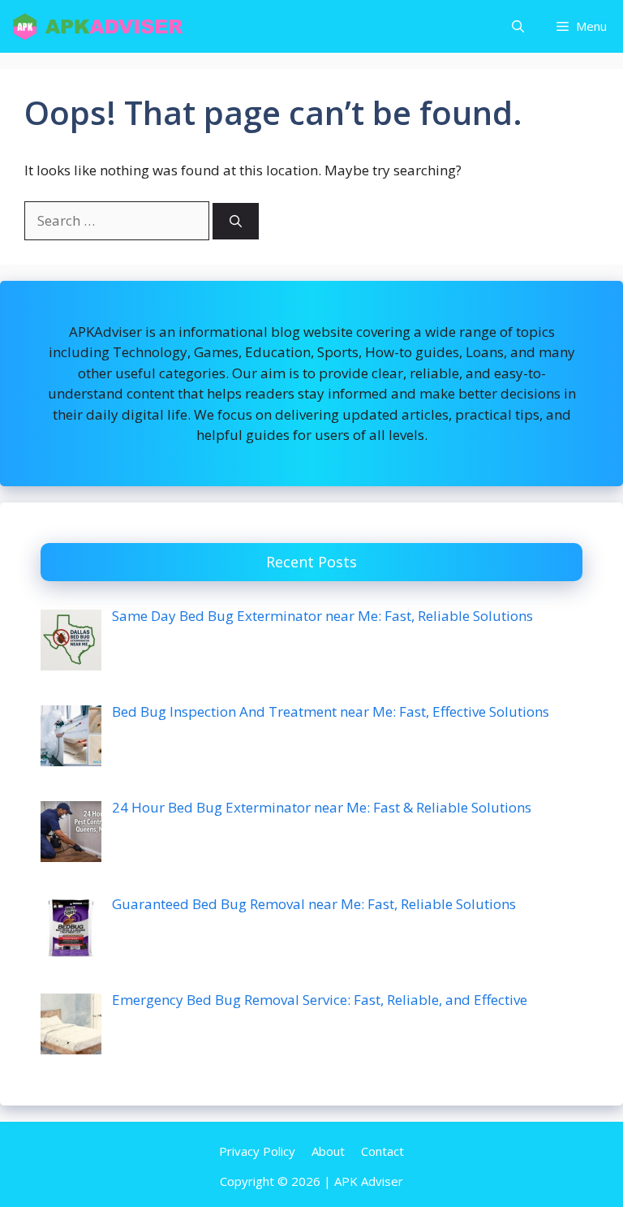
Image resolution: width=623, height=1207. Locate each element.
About (328, 1151)
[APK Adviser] (99, 26)
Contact (382, 1151)
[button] (518, 26)
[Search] (236, 221)
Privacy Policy (257, 1151)
